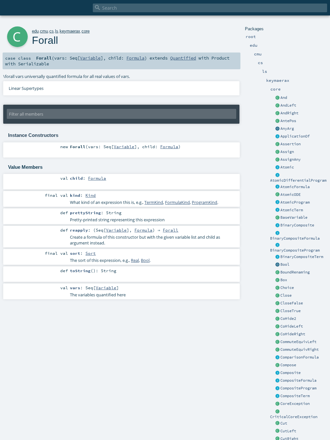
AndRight (289, 113)
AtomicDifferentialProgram (298, 180)
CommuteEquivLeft (298, 342)
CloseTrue (290, 311)
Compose (288, 365)
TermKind (153, 202)
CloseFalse (291, 303)
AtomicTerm (291, 210)
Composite (290, 372)
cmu (44, 31)
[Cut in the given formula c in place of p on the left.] (277, 431)
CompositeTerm (295, 396)
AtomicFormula (295, 187)
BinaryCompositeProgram (295, 250)
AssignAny (290, 159)
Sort (90, 253)
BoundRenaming (295, 272)
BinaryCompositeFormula (295, 238)
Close (286, 295)
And (283, 97)
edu (35, 31)
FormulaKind (177, 202)
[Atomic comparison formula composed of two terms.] (277, 357)
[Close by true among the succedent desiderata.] (277, 311)
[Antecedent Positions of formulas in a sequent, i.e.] (277, 121)
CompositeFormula (298, 380)
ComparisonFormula (299, 357)
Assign (287, 151)
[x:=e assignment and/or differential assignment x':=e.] (277, 152)
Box (283, 280)
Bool (284, 264)
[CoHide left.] (277, 326)
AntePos (288, 121)
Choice (287, 287)
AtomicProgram (295, 202)
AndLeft (288, 105)
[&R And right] (277, 113)
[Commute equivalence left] (277, 342)
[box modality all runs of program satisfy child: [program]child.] (277, 280)
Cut (283, 423)
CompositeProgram (298, 388)
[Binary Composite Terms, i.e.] (277, 257)
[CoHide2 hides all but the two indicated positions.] (277, 318)
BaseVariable (293, 217)
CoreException (295, 403)
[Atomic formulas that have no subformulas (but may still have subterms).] (277, 187)
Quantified (183, 58)
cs (51, 31)
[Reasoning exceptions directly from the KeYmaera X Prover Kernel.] (277, 404)
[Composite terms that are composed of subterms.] (277, 396)
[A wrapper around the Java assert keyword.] (277, 144)
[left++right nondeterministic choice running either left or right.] (277, 288)
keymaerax (70, 31)
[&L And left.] (277, 105)
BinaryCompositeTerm (301, 256)
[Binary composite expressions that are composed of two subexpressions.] (277, 225)
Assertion (290, 144)
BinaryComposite (297, 225)
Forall (170, 230)
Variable (90, 58)
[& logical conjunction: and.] (277, 97)
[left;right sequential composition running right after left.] (277, 365)
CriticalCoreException (293, 417)
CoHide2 (288, 318)
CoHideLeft (291, 326)
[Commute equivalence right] (277, 349)
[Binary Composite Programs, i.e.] (277, 245)
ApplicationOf (295, 136)
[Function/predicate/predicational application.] (277, 136)
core (86, 31)
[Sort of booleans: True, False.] (277, 264)
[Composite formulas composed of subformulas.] (277, 380)
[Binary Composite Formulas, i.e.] (277, 233)
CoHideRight (292, 334)
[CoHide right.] (277, 334)
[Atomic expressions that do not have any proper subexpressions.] (277, 167)
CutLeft (288, 431)
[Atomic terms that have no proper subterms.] (277, 210)
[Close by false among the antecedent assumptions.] (277, 303)
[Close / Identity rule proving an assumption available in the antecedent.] (277, 295)
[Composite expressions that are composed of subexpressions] (277, 373)
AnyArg (287, 128)
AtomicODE (290, 194)
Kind (90, 195)
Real (135, 260)
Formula (135, 58)
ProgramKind (204, 202)
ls (56, 31)
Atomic (287, 167)
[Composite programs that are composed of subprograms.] (277, 388)
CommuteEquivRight (299, 349)
